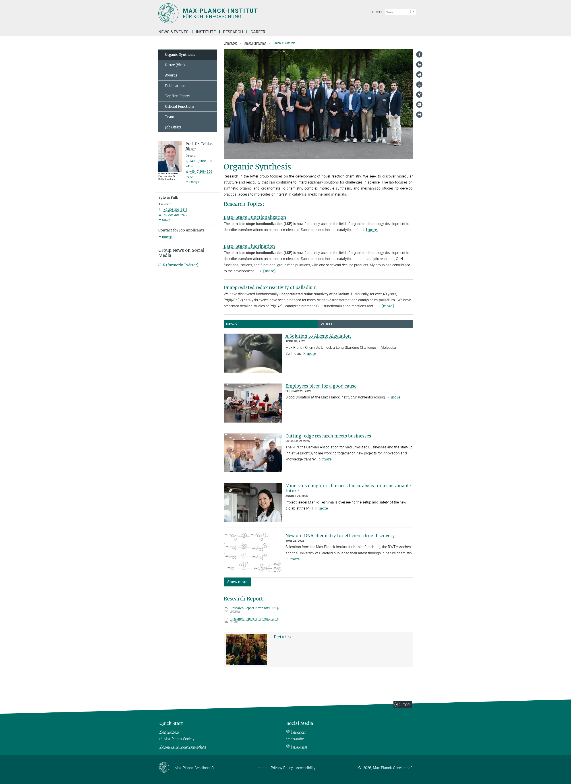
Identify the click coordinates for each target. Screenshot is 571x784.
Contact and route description (182, 746)
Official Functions (179, 106)
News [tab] (231, 324)
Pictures (282, 637)
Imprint (262, 768)
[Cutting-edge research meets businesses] (253, 452)
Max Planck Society (179, 739)
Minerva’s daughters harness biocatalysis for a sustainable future (348, 488)
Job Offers (173, 127)
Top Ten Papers (177, 96)
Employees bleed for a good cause (321, 386)
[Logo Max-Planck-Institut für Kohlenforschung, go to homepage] (242, 13)
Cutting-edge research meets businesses (328, 436)
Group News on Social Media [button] (181, 253)
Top (406, 705)
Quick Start (171, 723)
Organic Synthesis (180, 54)
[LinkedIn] (419, 64)
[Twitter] (419, 84)
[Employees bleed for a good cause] (253, 403)
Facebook (298, 731)
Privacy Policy (282, 768)
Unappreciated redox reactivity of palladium (270, 287)
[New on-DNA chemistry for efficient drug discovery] (253, 552)
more (311, 353)
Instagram (299, 746)
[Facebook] (419, 54)
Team (169, 117)
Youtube (297, 739)
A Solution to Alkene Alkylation (318, 336)
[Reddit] (419, 74)
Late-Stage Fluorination (249, 246)
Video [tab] (326, 324)
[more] (372, 229)
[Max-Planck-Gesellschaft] (166, 767)
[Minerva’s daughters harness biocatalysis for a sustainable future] (253, 502)
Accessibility (306, 768)
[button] (237, 582)
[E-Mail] (419, 104)
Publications (175, 86)
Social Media (300, 723)
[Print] (419, 114)
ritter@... (195, 182)
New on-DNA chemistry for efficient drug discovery (340, 535)
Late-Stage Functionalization (255, 217)
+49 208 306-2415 (175, 209)
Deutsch (375, 12)
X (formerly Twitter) (181, 265)
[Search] (411, 12)
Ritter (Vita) (175, 65)
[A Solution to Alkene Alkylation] (253, 353)
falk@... (167, 220)
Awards (171, 75)
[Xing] (419, 94)
